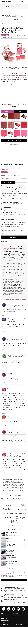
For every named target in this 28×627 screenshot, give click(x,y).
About (3, 613)
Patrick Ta (9, 175)
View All (16, 15)
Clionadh (4, 19)
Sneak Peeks (4, 35)
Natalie (9, 338)
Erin (8, 304)
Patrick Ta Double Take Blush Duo (14, 75)
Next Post (24, 178)
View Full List (14, 525)
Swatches (20, 4)
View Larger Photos (14, 140)
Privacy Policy (5, 620)
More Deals (14, 580)
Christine (3, 37)
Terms (3, 622)
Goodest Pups (17, 617)
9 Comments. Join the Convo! (12, 164)
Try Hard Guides (18, 615)
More (25, 4)
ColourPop (4, 22)
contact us (9, 260)
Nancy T (9, 355)
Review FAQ (4, 619)
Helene (9, 453)
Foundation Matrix (14, 5)
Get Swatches (14, 237)
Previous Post (5, 178)
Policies (3, 617)
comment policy (8, 248)
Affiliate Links (16, 35)
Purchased (23, 35)
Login (22, 1)
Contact (3, 615)
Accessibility (5, 624)
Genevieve (10, 431)
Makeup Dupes (7, 5)
